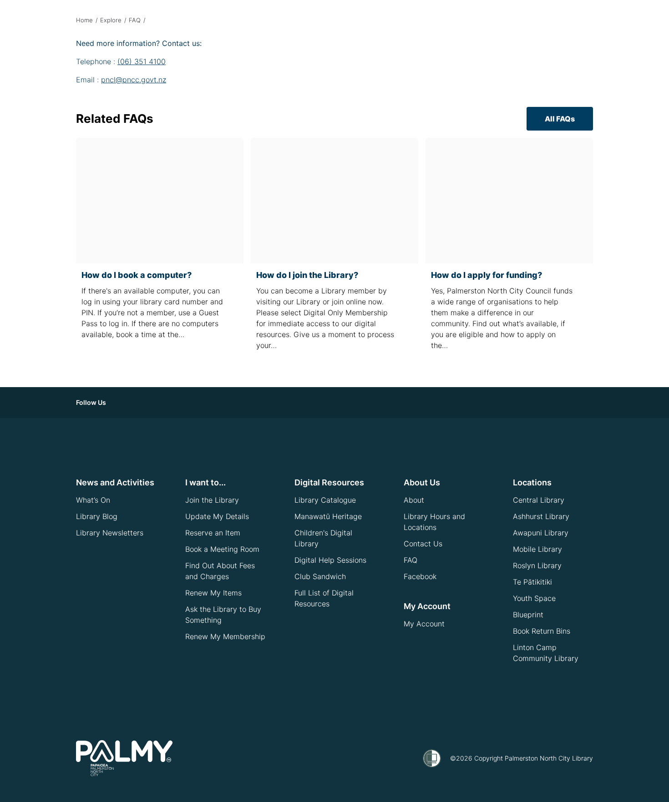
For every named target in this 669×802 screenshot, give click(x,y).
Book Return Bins (541, 631)
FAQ (135, 20)
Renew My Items (213, 592)
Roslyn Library (537, 565)
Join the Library (212, 499)
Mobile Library (537, 549)
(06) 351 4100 (141, 61)
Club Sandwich (320, 576)
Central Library (538, 499)
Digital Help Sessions (330, 560)
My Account (424, 623)
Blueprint (528, 614)
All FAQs (560, 118)
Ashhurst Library (541, 516)
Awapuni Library (540, 532)
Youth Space (534, 598)
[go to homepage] (124, 758)
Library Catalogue (325, 499)
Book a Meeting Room (222, 549)
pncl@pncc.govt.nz (133, 79)
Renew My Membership (225, 636)
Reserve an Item (212, 532)
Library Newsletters (109, 532)
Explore (111, 20)
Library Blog (96, 516)
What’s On (93, 499)
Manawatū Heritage (328, 516)
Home (84, 20)
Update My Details (217, 516)
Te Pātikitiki (532, 581)
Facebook (420, 576)
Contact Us (423, 543)
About (414, 499)
